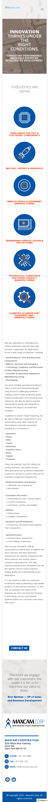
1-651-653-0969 (24, 756)
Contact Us (19, 648)
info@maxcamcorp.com (26, 766)
